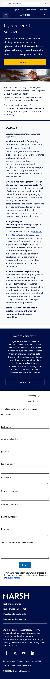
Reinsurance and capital (14, 609)
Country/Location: (9, 491)
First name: (6, 414)
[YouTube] (24, 653)
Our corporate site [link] (29, 10)
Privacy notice (13, 577)
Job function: (7, 464)
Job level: (5, 477)
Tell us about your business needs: (17, 542)
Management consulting (14, 619)
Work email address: (10, 439)
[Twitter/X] (15, 653)
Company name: (8, 504)
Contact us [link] (43, 10)
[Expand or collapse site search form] (44, 15)
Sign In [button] (16, 10)
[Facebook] (6, 653)
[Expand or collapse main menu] (5, 15)
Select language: (34, 395)
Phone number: (8, 516)
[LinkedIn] (32, 653)
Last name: (6, 427)
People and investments (14, 614)
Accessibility (36, 661)
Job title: (5, 451)
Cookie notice (9, 665)
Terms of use (9, 661)
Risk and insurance (12, 604)
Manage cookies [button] (24, 665)
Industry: (5, 529)
